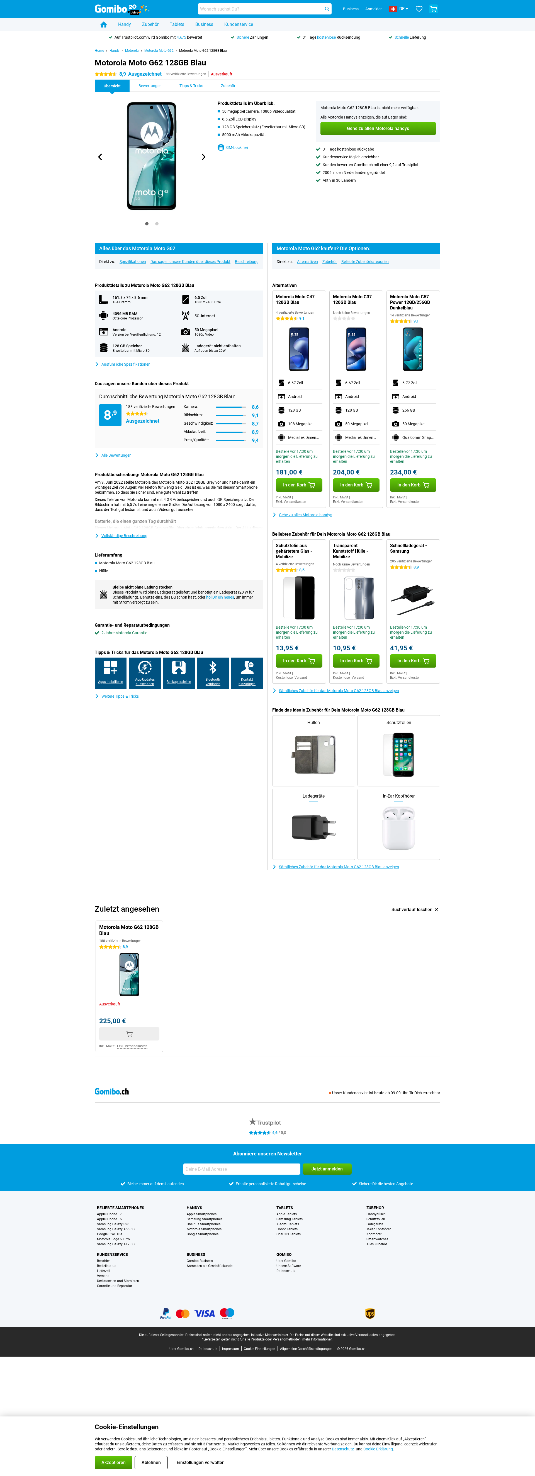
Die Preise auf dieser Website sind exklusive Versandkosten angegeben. (343, 1335)
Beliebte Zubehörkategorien (365, 261)
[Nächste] (203, 157)
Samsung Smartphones (204, 1219)
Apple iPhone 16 (109, 1219)
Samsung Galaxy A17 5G (116, 1244)
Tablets (177, 24)
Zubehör (150, 24)
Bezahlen (104, 1261)
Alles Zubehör (376, 1244)
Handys (194, 1208)
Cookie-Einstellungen (259, 1349)
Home (99, 51)
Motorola (132, 51)
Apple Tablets (286, 1214)
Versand (103, 1276)
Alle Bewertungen (116, 455)
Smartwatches (377, 1239)
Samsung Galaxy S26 (113, 1224)
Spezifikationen (133, 261)
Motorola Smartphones (204, 1229)
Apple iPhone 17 (109, 1214)
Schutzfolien (375, 1219)
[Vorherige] (100, 157)
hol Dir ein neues (220, 597)
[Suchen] (327, 8)
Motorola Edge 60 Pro (113, 1239)
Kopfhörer (373, 1234)
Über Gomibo (286, 1261)
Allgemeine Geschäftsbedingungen (306, 1349)
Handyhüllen (376, 1214)
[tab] (147, 223)
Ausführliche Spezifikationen (125, 364)
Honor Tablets (287, 1229)
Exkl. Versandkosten (291, 502)
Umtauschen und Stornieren (118, 1281)
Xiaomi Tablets (287, 1224)
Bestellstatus (106, 1266)
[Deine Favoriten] (419, 9)
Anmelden (374, 9)
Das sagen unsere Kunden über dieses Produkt (190, 261)
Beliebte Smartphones (120, 1208)
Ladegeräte (374, 1224)
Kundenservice (238, 24)
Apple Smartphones (202, 1214)
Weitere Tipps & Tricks (120, 696)
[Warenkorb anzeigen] (433, 9)
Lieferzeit (103, 1271)
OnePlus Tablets (288, 1234)
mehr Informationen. (317, 1339)
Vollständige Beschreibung (124, 535)
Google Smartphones (202, 1234)
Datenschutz (285, 1271)
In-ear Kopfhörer (378, 1229)
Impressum (230, 1349)
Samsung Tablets (289, 1219)
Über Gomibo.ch (181, 1349)
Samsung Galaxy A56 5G (116, 1229)
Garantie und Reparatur (114, 1286)
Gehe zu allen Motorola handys (305, 515)
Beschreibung (247, 261)
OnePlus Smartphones (203, 1224)
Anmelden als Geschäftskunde (209, 1266)
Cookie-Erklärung (378, 1449)
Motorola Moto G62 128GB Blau (203, 51)
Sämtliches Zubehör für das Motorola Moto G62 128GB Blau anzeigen (339, 690)
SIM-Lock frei (236, 147)
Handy (124, 24)
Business (204, 24)
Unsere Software (288, 1266)
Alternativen (307, 261)
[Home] (104, 24)
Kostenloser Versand (291, 678)
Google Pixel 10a (109, 1234)
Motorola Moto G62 (159, 51)
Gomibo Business (200, 1261)
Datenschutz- (343, 1449)
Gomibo (284, 1254)
